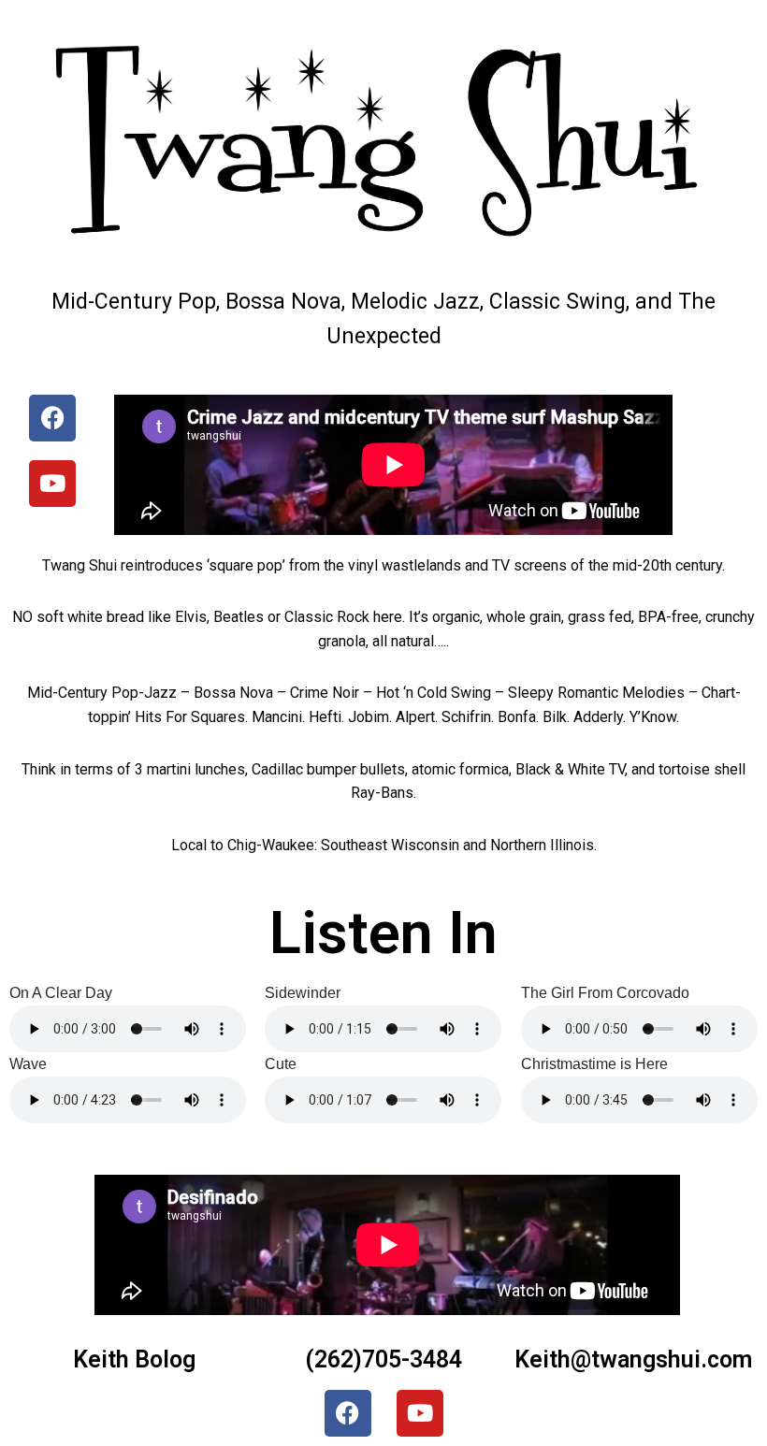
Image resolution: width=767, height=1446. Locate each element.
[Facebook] (52, 418)
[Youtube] (52, 483)
